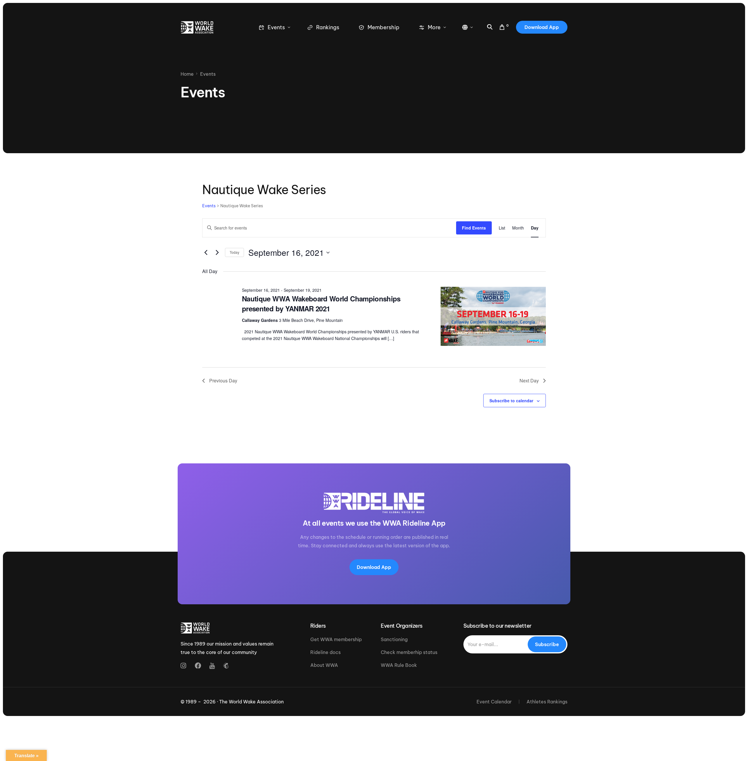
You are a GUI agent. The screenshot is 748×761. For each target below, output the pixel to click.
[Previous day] (205, 252)
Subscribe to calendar (511, 400)
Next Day (529, 380)
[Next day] (217, 252)
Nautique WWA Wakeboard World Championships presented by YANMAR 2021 (321, 303)
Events (209, 205)
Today (234, 252)
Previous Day (223, 380)
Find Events (474, 228)
